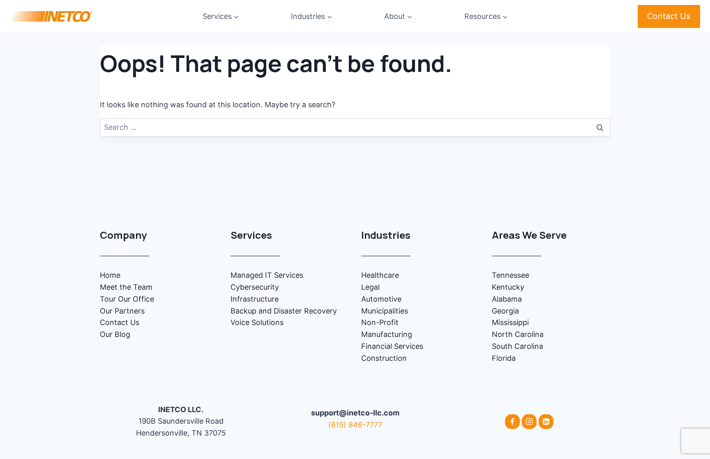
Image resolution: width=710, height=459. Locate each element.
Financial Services (392, 346)
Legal (370, 287)
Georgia (505, 311)
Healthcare (380, 275)
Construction (384, 358)
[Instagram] (529, 421)
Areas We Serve (529, 235)
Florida (504, 358)
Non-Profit (380, 322)
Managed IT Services (267, 275)
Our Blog (115, 334)
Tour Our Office (127, 299)
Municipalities (384, 311)
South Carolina (517, 346)
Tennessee (510, 275)
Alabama (507, 299)
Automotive (381, 299)
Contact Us (668, 16)
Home (110, 275)
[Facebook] (512, 421)
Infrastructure (255, 299)
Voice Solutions (257, 322)
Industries (385, 235)
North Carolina (518, 334)
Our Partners (122, 311)
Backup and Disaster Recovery (284, 311)
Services (251, 235)
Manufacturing (386, 334)
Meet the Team (126, 287)
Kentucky (508, 287)
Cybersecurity (255, 287)
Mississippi (510, 322)
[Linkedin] (546, 421)
